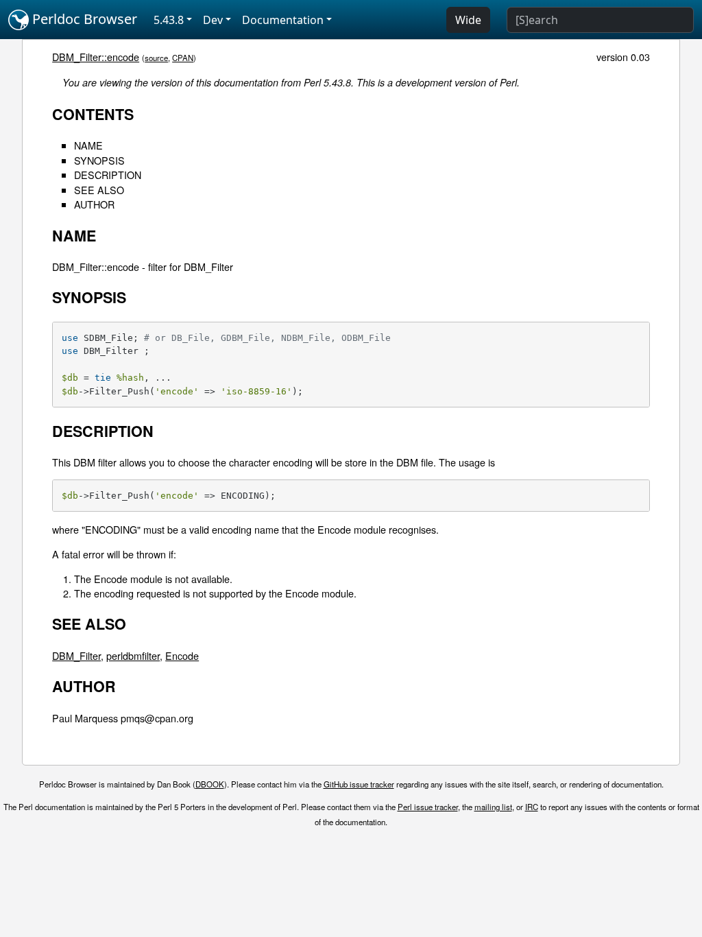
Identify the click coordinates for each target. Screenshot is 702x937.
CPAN (182, 57)
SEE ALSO (99, 189)
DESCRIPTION (107, 174)
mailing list (493, 806)
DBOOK (209, 784)
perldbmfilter (133, 655)
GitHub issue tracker (359, 784)
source (156, 57)
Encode (182, 655)
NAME (88, 145)
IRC (531, 806)
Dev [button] (213, 19)
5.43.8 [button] (169, 19)
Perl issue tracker (428, 806)
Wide (468, 19)
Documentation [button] (283, 19)
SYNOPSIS (99, 160)
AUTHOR (94, 204)
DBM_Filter (76, 655)
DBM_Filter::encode (95, 56)
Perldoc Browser (83, 19)
